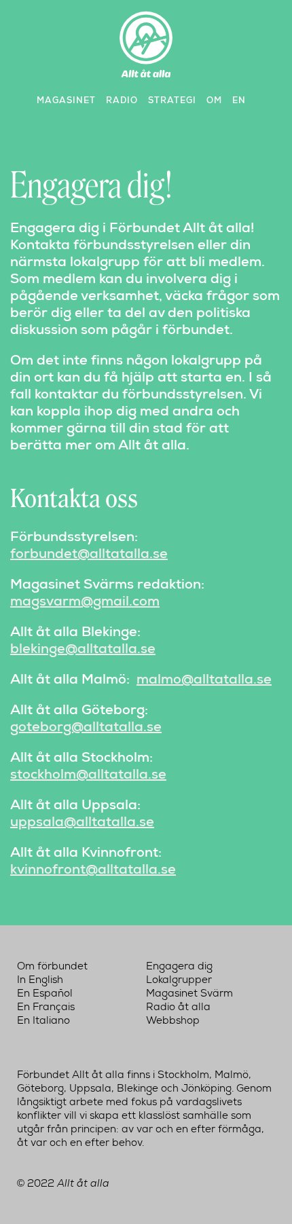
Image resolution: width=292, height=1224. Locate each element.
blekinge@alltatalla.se (83, 648)
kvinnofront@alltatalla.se (93, 869)
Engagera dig (179, 966)
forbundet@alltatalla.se (89, 553)
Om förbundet (52, 966)
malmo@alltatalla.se (204, 679)
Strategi (172, 100)
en (239, 100)
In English (40, 979)
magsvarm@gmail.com (85, 601)
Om (214, 100)
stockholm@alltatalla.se (88, 774)
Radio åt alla (178, 1007)
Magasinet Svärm (189, 993)
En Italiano (43, 1020)
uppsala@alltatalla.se (82, 821)
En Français (46, 1007)
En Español (45, 993)
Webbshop (173, 1020)
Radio (122, 100)
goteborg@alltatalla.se (86, 726)
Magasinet (66, 100)
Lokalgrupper (179, 979)
